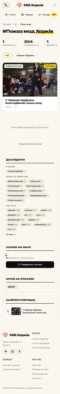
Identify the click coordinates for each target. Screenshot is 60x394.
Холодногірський (17, 195)
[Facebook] (19, 351)
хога (40, 215)
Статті (12, 14)
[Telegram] (5, 351)
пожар (12, 224)
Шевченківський (17, 181)
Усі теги (10, 234)
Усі (7, 55)
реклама (14, 215)
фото (26, 224)
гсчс (12, 229)
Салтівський (15, 186)
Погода (49, 14)
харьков (14, 210)
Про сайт (36, 365)
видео (46, 210)
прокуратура (16, 219)
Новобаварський (39, 195)
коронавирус (42, 224)
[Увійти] (54, 5)
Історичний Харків (41, 347)
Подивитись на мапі (31, 264)
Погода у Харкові (11, 365)
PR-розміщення (40, 373)
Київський (36, 181)
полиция (30, 210)
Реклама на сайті (40, 369)
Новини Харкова (26, 55)
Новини (29, 14)
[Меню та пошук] (6, 5)
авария (33, 219)
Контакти (36, 378)
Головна (7, 24)
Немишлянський (16, 190)
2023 (12, 287)
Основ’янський (16, 200)
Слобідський (37, 190)
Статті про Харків (40, 343)
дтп (28, 215)
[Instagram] (12, 351)
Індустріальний (34, 186)
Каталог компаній (11, 369)
